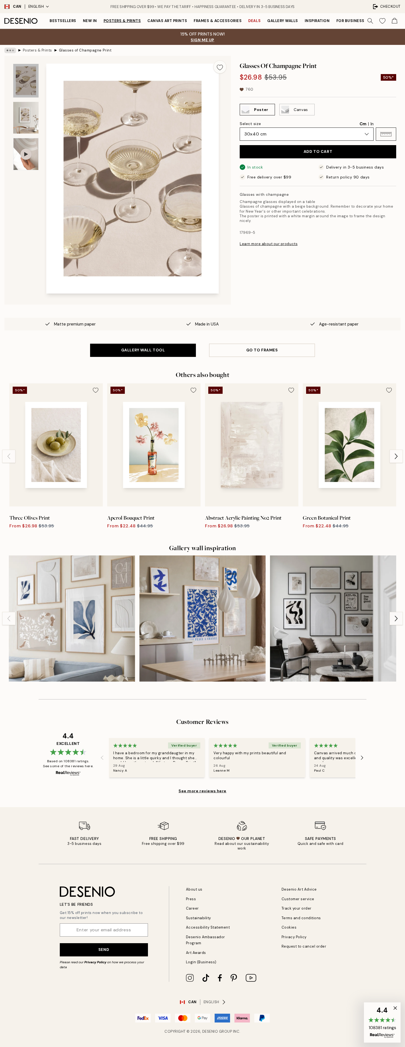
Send (103, 949)
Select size (250, 123)
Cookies (289, 927)
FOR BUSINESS (350, 20)
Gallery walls (282, 20)
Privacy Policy (95, 962)
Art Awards (196, 952)
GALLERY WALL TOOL (143, 350)
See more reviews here (202, 790)
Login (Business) (201, 962)
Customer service (298, 899)
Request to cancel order (304, 946)
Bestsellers (63, 20)
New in (90, 20)
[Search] (370, 21)
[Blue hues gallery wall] (72, 618)
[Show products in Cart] (394, 21)
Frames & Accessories (218, 20)
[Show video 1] (26, 154)
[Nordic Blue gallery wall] (202, 618)
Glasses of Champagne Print (85, 50)
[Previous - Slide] (8, 456)
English (36, 6)
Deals (254, 20)
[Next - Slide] (396, 456)
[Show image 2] (26, 118)
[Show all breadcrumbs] (10, 50)
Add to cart (318, 151)
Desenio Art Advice (299, 889)
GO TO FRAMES (262, 350)
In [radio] (372, 124)
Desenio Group (217, 1031)
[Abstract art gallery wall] (333, 618)
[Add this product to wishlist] (219, 67)
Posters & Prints (122, 20)
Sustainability (198, 918)
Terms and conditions (301, 918)
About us (194, 889)
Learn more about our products (269, 244)
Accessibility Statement (208, 927)
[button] (386, 134)
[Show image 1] (26, 81)
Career (192, 908)
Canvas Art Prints (167, 20)
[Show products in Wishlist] (382, 21)
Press (191, 899)
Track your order (297, 908)
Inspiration (317, 20)
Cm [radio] (363, 124)
